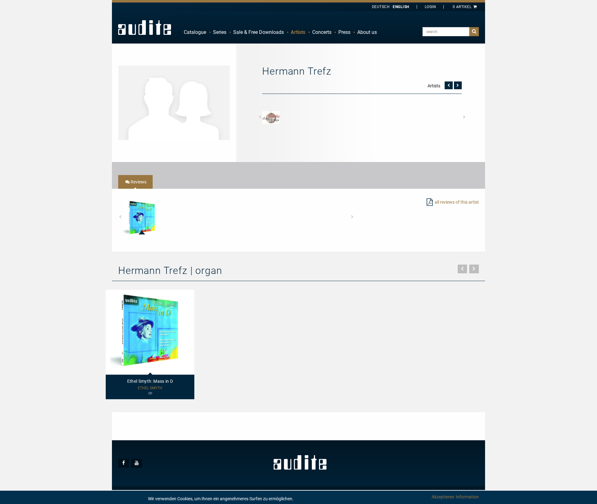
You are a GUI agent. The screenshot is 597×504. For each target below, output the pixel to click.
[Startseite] (144, 27)
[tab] (135, 182)
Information (467, 496)
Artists (298, 32)
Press (344, 32)
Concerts (321, 32)
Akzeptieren (443, 496)
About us (367, 32)
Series (219, 32)
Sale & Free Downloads (258, 32)
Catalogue (195, 32)
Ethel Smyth (150, 388)
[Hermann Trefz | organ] (174, 102)
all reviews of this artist (457, 202)
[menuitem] (195, 32)
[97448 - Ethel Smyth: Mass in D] (140, 217)
